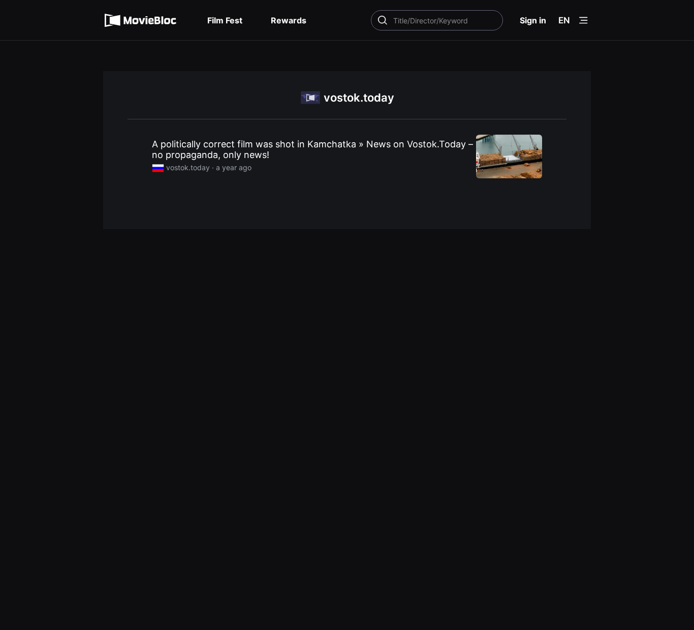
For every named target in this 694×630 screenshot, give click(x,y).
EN (564, 20)
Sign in (533, 20)
